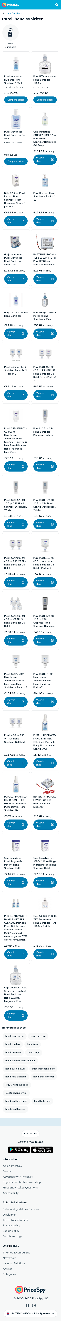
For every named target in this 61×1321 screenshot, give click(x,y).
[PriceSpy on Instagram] (34, 1305)
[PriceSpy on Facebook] (27, 1305)
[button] (30, 1133)
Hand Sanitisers (14, 13)
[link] (16, 78)
